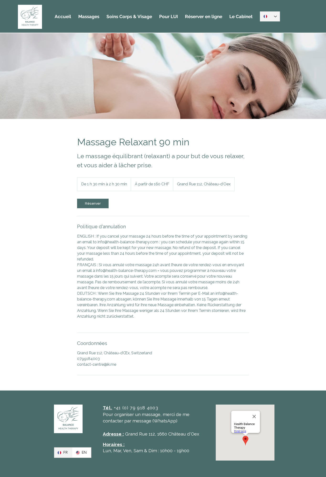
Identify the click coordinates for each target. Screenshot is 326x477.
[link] (93, 203)
